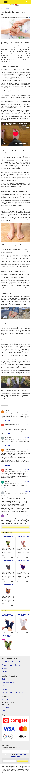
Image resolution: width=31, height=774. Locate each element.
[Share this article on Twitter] (27, 17)
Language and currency (11, 661)
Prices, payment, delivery (11, 665)
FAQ (3, 686)
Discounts (5, 689)
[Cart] (26, 2)
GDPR (4, 672)
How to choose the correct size (13, 693)
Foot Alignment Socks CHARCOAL (8, 561)
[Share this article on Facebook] (29, 17)
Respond (27, 411)
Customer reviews (9, 682)
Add (22, 760)
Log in (22, 772)
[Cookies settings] (2, 771)
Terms (4, 668)
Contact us (6, 700)
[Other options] (29, 2)
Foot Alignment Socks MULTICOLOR (23, 537)
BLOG (4, 679)
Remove (9, 760)
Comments (4, 407)
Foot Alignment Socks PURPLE (23, 561)
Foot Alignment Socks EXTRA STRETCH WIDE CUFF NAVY (8, 616)
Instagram (5, 711)
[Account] (19, 2)
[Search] (23, 2)
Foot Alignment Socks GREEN (8, 636)
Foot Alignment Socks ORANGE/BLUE (8, 585)
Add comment (15, 527)
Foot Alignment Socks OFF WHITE (23, 615)
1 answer (7, 420)
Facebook (5, 707)
